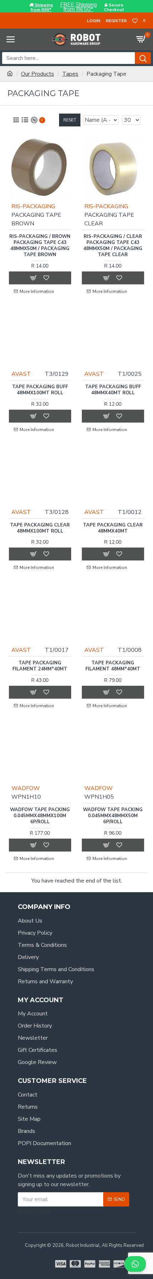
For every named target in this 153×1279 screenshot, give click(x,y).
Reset (69, 120)
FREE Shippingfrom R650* (78, 7)
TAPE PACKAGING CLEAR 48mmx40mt (113, 528)
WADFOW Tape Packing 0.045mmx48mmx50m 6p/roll (113, 816)
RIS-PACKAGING (33, 206)
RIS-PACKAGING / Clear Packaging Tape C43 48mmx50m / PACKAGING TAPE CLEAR (112, 246)
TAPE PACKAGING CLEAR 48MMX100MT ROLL (40, 528)
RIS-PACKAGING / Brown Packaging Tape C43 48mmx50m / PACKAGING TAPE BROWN (39, 246)
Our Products (37, 74)
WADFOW (25, 788)
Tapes (70, 74)
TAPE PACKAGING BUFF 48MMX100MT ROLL (40, 390)
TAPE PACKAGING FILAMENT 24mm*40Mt (39, 666)
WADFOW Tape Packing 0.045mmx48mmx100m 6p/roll (40, 816)
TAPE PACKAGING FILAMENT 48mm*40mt (112, 666)
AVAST (21, 374)
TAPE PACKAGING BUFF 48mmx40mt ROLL (113, 390)
